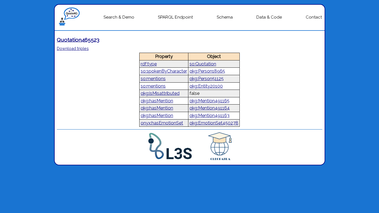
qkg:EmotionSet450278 (214, 123)
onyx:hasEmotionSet (162, 123)
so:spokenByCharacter (164, 71)
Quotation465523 (78, 40)
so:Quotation (203, 64)
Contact (314, 17)
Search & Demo (118, 17)
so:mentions (153, 78)
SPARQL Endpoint (175, 17)
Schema (225, 17)
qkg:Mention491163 (209, 115)
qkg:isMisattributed (160, 93)
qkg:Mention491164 (210, 108)
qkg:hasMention (157, 100)
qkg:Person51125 (207, 78)
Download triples (73, 48)
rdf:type (149, 64)
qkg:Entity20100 (206, 86)
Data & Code (269, 17)
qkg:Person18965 (207, 71)
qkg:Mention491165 (209, 100)
